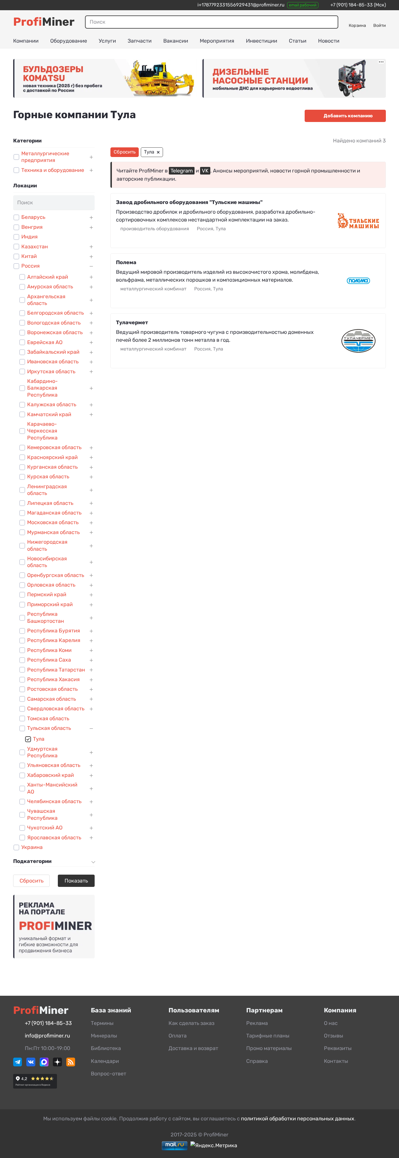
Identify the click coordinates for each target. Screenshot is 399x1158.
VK (205, 171)
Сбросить (32, 881)
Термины (102, 1023)
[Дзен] (57, 1064)
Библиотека (106, 1048)
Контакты (336, 1061)
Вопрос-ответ (108, 1073)
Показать (76, 881)
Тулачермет (132, 322)
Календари (105, 1061)
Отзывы (333, 1036)
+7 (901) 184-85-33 (351, 5)
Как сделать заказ (191, 1023)
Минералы (104, 1036)
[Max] (44, 1064)
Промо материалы (269, 1048)
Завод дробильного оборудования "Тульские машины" (189, 202)
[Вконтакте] (30, 1064)
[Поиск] (331, 22)
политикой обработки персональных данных (297, 1118)
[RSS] (70, 1064)
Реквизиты (338, 1048)
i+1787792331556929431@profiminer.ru (240, 5)
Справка (257, 1061)
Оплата (178, 1036)
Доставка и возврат (193, 1048)
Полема (126, 262)
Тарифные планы (267, 1036)
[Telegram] (17, 1064)
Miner (43, 22)
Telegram (182, 171)
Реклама (257, 1023)
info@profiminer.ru (47, 1036)
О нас (331, 1023)
